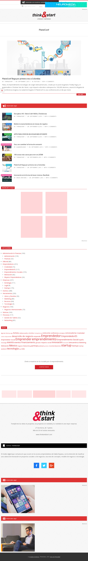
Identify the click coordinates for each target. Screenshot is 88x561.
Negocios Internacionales (13, 310)
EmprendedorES (6, 144)
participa (34, 346)
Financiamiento (28, 342)
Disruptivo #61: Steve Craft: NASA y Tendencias (30, 114)
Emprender (23, 339)
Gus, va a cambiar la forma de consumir (28, 144)
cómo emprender (6, 336)
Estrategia (7, 283)
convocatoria (70, 333)
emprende (37, 336)
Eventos (5, 291)
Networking (8, 320)
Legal (6, 285)
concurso (46, 333)
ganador (38, 343)
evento (10, 342)
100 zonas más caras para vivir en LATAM (28, 155)
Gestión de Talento (11, 318)
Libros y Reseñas (10, 296)
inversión (65, 342)
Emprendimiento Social (67, 339)
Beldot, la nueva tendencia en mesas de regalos (31, 124)
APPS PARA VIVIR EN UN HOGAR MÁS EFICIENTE (30, 134)
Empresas (6, 280)
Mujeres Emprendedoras (12, 277)
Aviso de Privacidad (55, 557)
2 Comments (52, 126)
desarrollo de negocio (22, 336)
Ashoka (16, 333)
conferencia (55, 333)
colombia (31, 333)
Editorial (5, 261)
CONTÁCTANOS (44, 367)
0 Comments (50, 81)
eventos (17, 342)
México (13, 345)
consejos (62, 333)
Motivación (8, 275)
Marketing (7, 299)
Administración (9, 256)
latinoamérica (74, 342)
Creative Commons (34, 557)
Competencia (38, 333)
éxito (23, 349)
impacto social (46, 342)
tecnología (13, 348)
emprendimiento (44, 339)
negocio (20, 346)
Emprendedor (51, 336)
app (11, 333)
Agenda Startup (5, 333)
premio (46, 346)
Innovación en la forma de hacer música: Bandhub (31, 175)
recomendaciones (55, 346)
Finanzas (7, 259)
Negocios (6, 307)
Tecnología (8, 134)
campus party (23, 333)
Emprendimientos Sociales (13, 272)
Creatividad (8, 267)
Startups (8, 124)
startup (66, 345)
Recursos (8, 155)
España (81, 340)
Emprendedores (8, 264)
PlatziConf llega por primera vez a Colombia (21, 79)
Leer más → (81, 94)
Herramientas (7, 293)
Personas (6, 315)
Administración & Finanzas (12, 253)
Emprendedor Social (8, 340)
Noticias (37, 81)
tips (20, 349)
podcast (41, 346)
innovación (57, 342)
